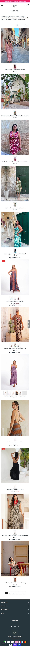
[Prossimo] (23, 593)
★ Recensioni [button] (28, 324)
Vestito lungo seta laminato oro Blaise (15, 69)
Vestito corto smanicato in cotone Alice (15, 208)
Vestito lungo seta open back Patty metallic (15, 254)
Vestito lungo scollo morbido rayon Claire (15, 396)
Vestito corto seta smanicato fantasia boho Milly (15, 161)
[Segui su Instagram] (15, 626)
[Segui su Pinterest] (18, 626)
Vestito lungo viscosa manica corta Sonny (15, 583)
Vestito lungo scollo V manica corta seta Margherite (15, 535)
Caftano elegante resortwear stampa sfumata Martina (15, 115)
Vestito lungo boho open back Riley (15, 301)
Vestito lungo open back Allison (15, 442)
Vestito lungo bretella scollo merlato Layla (15, 348)
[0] (27, 5)
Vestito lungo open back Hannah (15, 489)
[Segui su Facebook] (11, 626)
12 (20, 593)
